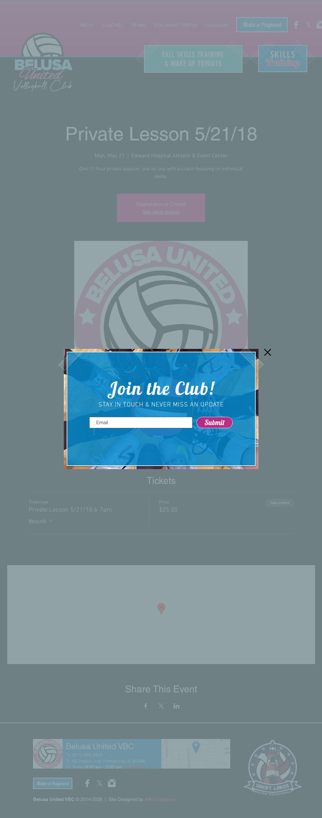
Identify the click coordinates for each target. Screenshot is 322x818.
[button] (267, 352)
